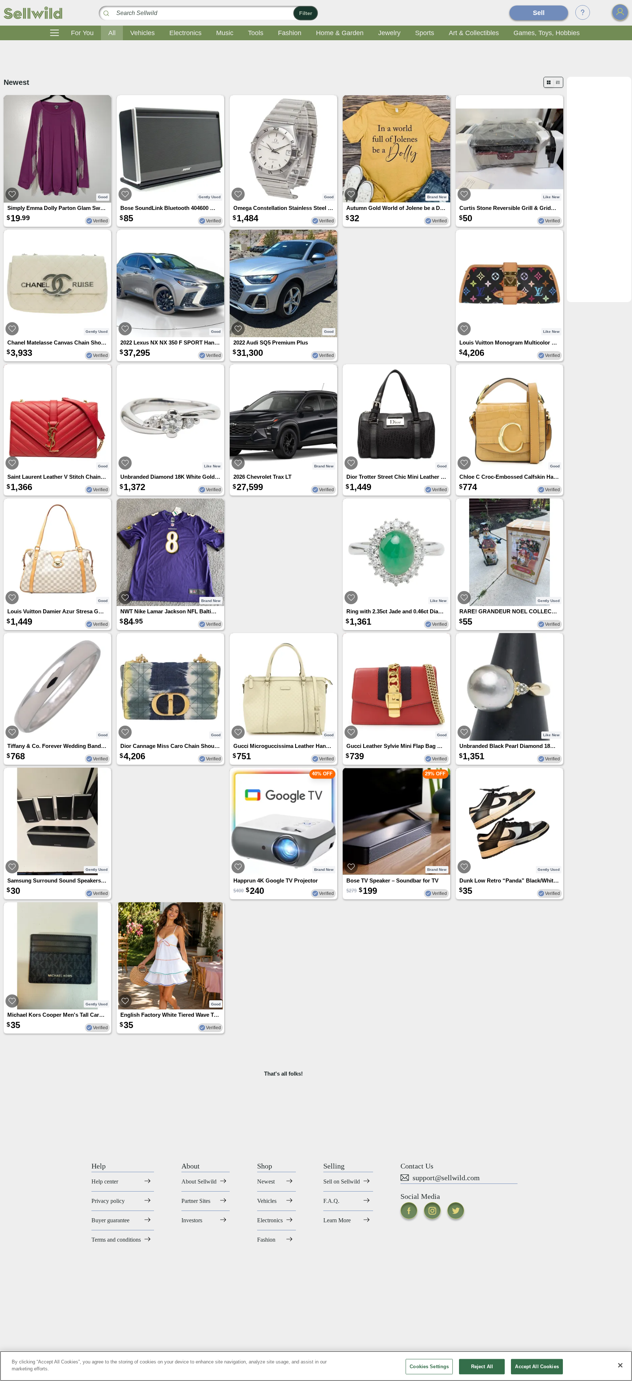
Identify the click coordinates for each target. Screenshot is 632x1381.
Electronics (185, 33)
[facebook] (408, 1210)
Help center (104, 1181)
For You (82, 33)
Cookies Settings (429, 1366)
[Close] (620, 1365)
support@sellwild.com (446, 1178)
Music (224, 33)
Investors (191, 1220)
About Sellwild (199, 1181)
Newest (266, 1181)
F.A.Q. (331, 1201)
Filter (305, 13)
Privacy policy (108, 1201)
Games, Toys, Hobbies (547, 33)
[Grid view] (548, 82)
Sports (424, 33)
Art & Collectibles (474, 33)
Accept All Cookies (536, 1366)
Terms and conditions (116, 1240)
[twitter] (455, 1210)
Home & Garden (340, 33)
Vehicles (142, 33)
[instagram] (432, 1210)
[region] (316, 1366)
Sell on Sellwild (341, 1181)
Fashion (289, 33)
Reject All (482, 1366)
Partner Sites (195, 1201)
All (112, 33)
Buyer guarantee (110, 1220)
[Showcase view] (558, 82)
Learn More (337, 1220)
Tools (255, 33)
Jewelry (389, 33)
